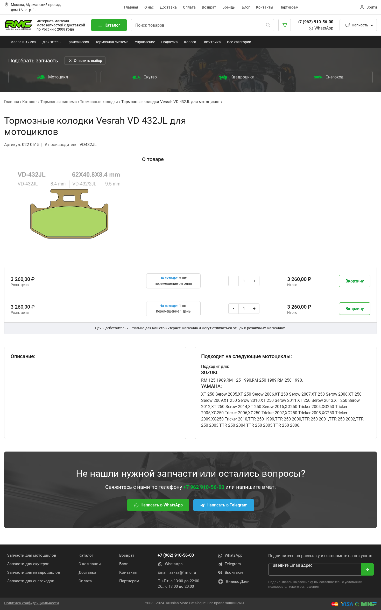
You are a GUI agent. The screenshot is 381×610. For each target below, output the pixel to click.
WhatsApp (323, 28)
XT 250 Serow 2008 (330, 394)
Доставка (168, 7)
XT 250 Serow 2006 (256, 394)
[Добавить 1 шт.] (254, 281)
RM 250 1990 (289, 380)
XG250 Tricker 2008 (303, 412)
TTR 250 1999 (261, 419)
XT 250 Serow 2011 (278, 400)
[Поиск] (268, 25)
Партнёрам (288, 7)
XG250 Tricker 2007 (266, 412)
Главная (131, 7)
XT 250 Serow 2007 (293, 394)
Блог (246, 7)
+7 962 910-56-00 (203, 487)
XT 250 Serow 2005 (219, 394)
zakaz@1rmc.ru (183, 572)
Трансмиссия (78, 42)
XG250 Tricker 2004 (303, 406)
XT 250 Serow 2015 (266, 406)
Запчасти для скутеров (28, 564)
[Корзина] (284, 25)
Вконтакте (234, 572)
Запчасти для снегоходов (30, 581)
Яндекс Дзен (238, 581)
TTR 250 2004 (232, 425)
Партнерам (129, 581)
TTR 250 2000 (288, 419)
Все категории (239, 42)
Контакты (264, 7)
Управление (145, 42)
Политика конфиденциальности (31, 603)
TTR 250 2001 (315, 419)
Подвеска (169, 42)
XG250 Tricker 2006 (229, 412)
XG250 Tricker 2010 (229, 419)
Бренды (229, 7)
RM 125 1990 (239, 380)
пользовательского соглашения (293, 587)
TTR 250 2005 (259, 425)
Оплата (189, 7)
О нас (149, 7)
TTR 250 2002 (342, 419)
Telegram (233, 564)
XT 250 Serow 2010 (242, 400)
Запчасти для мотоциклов (31, 555)
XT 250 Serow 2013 (315, 400)
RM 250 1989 (264, 380)
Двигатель (52, 42)
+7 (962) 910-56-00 (315, 21)
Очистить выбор (88, 61)
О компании (90, 564)
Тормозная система (112, 42)
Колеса (190, 42)
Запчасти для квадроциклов (33, 572)
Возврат (209, 7)
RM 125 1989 (213, 380)
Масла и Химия (23, 42)
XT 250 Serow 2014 (229, 406)
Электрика (211, 42)
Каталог (112, 25)
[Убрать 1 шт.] (233, 281)
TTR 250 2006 (286, 425)
